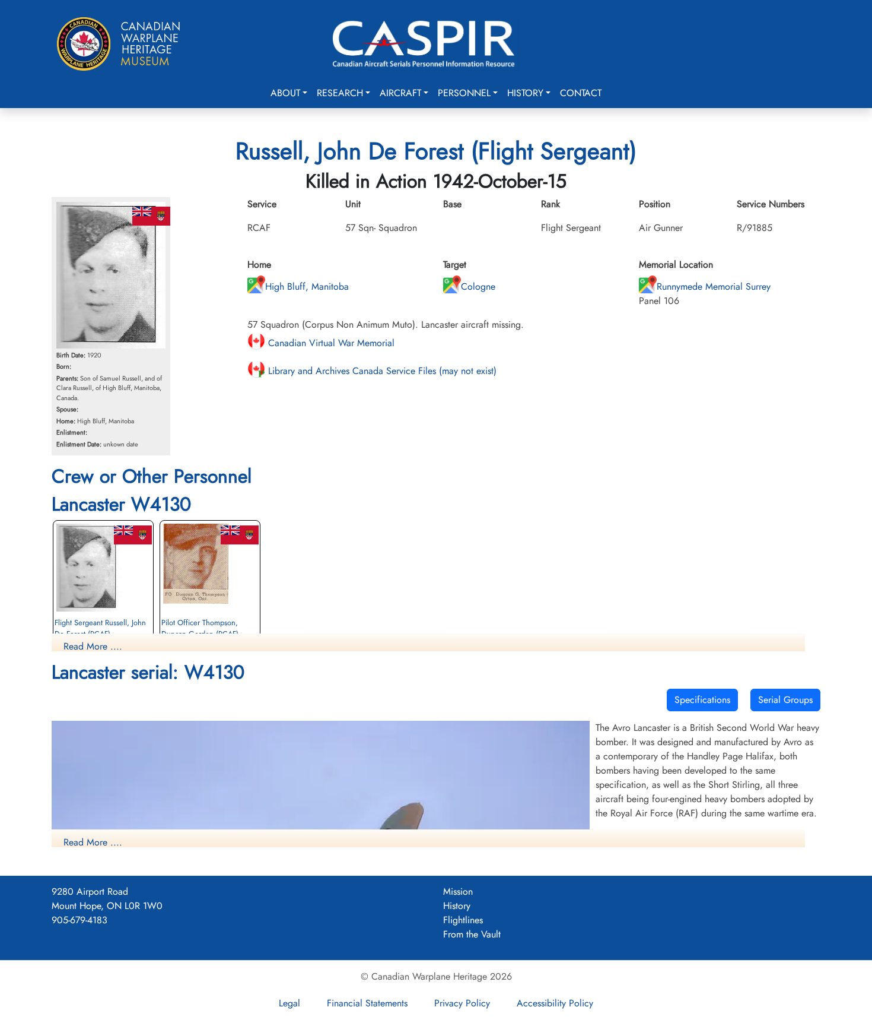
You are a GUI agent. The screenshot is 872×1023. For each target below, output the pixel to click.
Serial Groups (785, 700)
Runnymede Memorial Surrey (714, 286)
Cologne (478, 286)
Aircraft (400, 93)
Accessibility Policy (555, 1003)
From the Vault (472, 934)
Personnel (464, 93)
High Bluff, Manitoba (307, 286)
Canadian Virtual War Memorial (329, 343)
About (285, 93)
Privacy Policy (462, 1003)
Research (340, 93)
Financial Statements (367, 1003)
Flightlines (463, 920)
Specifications (702, 700)
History (525, 93)
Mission (458, 891)
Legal (289, 1003)
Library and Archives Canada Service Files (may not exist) (381, 371)
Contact (581, 93)
